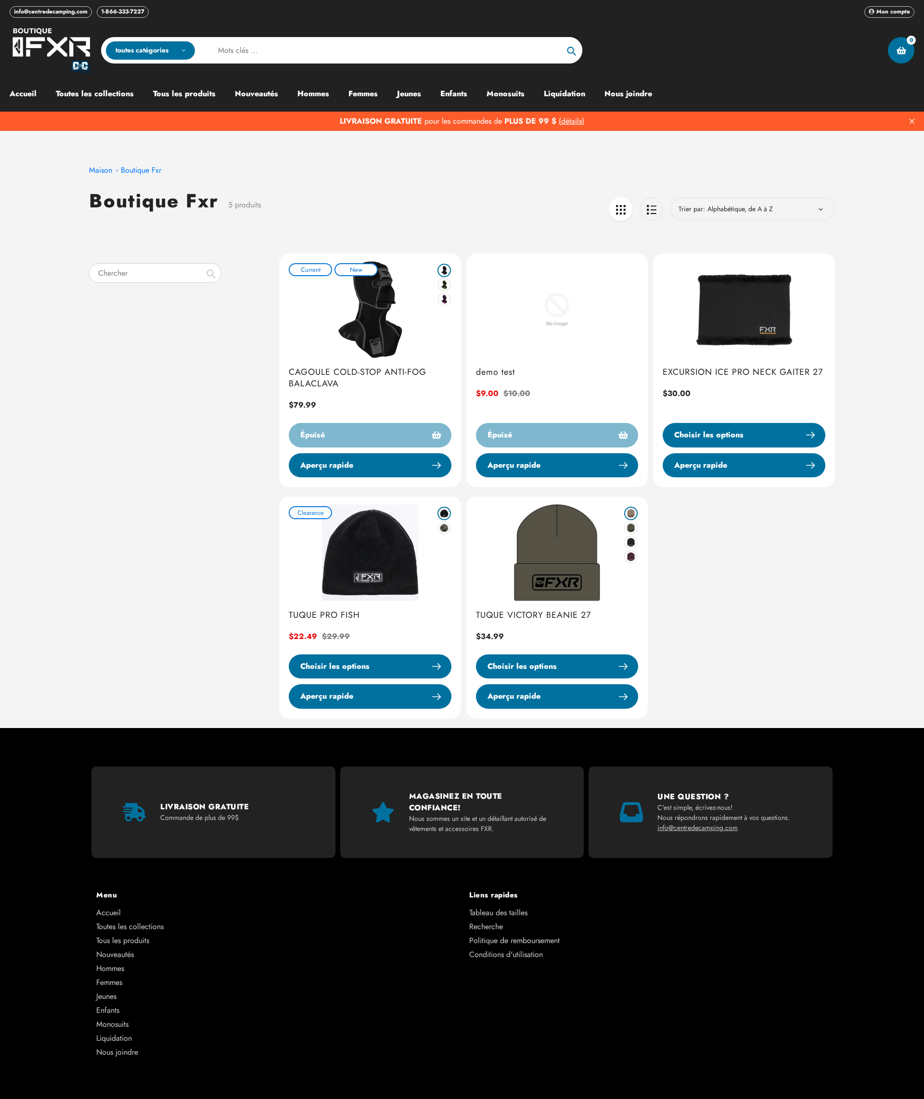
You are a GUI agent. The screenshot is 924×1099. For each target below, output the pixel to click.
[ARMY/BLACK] (631, 528)
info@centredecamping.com (51, 11)
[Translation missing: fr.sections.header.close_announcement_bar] (912, 121)
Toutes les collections (130, 926)
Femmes (109, 982)
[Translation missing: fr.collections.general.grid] (620, 209)
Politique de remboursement (514, 940)
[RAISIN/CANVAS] (631, 556)
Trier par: (692, 209)
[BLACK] (444, 270)
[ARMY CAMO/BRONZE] (444, 528)
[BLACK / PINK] (444, 299)
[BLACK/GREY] (631, 542)
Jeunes (106, 996)
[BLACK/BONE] (444, 513)
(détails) (571, 121)
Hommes (110, 968)
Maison (100, 170)
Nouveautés (115, 954)
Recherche (486, 926)
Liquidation (114, 1038)
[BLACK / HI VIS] (444, 285)
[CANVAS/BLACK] (631, 513)
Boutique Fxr (141, 170)
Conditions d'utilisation (506, 954)
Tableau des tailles (498, 912)
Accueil (108, 912)
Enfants (107, 1010)
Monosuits (112, 1024)
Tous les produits (122, 940)
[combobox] (155, 273)
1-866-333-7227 (122, 11)
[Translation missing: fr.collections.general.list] (651, 209)
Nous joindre (117, 1052)
